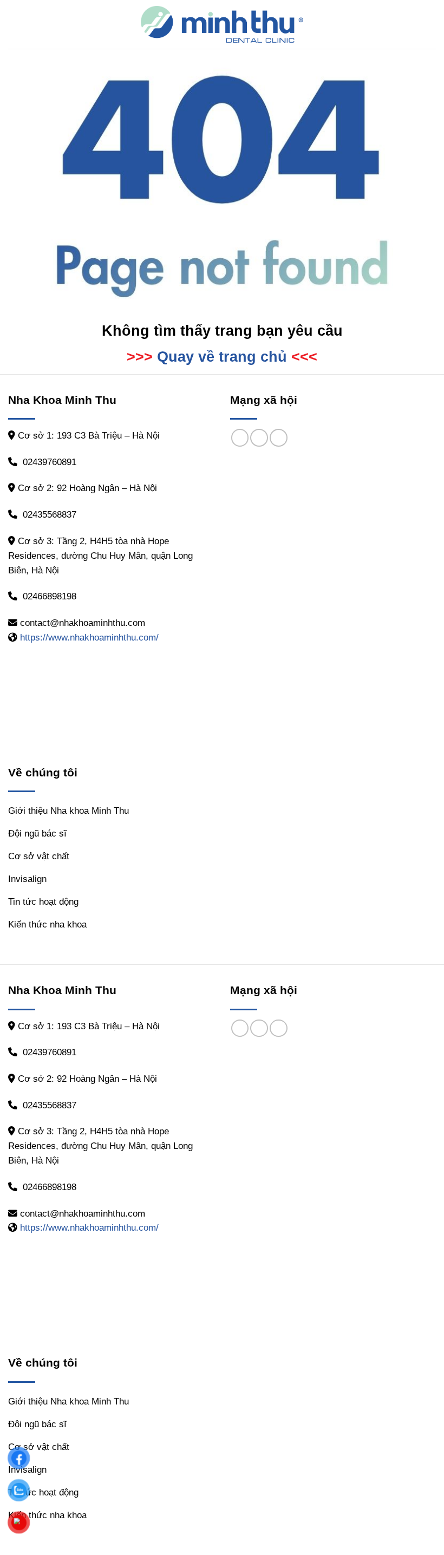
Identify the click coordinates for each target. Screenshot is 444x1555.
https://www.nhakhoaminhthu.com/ (89, 637)
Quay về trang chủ (222, 357)
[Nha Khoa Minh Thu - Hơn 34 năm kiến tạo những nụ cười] (222, 24)
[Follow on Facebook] (240, 438)
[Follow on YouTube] (279, 438)
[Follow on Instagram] (259, 438)
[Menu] (15, 24)
